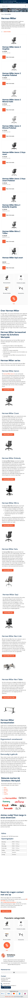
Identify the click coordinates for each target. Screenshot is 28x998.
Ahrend (5, 789)
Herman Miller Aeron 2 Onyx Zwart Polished (13, 180)
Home (2, 14)
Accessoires (21, 293)
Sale (14, 303)
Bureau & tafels (7, 293)
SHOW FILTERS (7, 31)
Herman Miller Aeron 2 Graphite (11, 48)
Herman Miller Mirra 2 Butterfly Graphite (11, 206)
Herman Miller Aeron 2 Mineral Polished (11, 127)
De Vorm (6, 790)
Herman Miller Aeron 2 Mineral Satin (11, 101)
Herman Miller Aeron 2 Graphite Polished (11, 74)
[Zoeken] (25, 6)
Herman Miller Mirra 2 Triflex (11, 232)
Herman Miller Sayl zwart (12, 258)
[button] (14, 972)
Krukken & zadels (21, 283)
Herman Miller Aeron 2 (9, 374)
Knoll (5, 792)
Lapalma (6, 794)
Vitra (5, 787)
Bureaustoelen (6, 282)
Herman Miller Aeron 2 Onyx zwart (13, 153)
